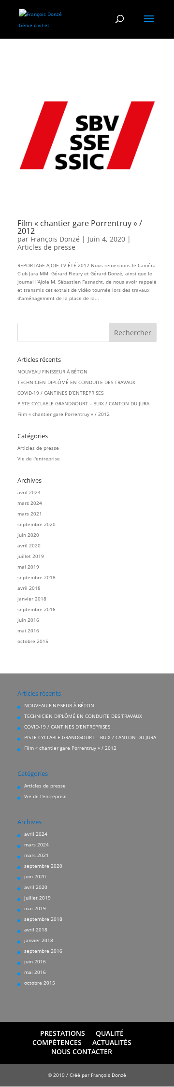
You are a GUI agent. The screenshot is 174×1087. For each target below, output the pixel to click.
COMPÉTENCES (57, 1042)
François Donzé (55, 238)
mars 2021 (29, 513)
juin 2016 (28, 619)
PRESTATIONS (62, 1033)
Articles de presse (46, 247)
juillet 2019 (30, 556)
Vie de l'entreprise (38, 458)
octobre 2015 (32, 641)
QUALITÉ (110, 1033)
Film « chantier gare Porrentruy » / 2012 (79, 227)
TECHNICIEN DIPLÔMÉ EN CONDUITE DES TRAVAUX (76, 382)
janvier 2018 (31, 598)
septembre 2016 (36, 609)
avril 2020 (29, 545)
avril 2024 (29, 492)
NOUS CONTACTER (81, 1051)
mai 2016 (28, 630)
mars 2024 (29, 503)
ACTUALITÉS (111, 1042)
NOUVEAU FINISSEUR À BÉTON (52, 371)
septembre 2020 (36, 524)
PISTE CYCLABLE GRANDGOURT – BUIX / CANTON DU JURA (83, 403)
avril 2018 (29, 588)
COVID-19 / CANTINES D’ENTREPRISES (60, 392)
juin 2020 (28, 534)
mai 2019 (28, 566)
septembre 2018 (36, 577)
